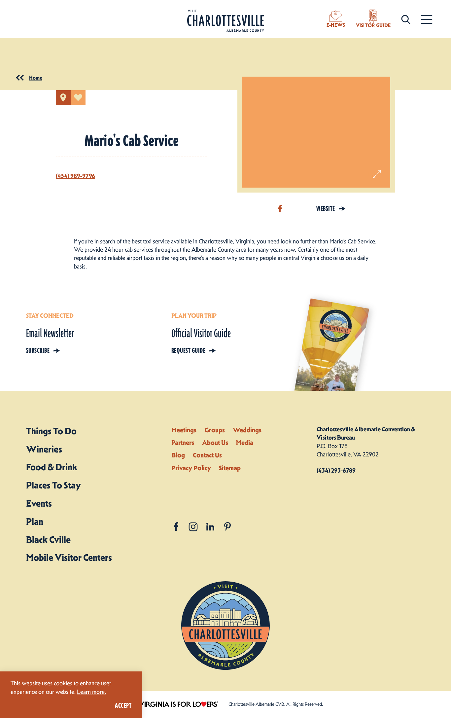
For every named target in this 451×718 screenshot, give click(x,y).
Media (244, 443)
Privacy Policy (191, 468)
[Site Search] (405, 19)
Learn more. (91, 692)
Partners (182, 443)
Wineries (44, 449)
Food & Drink (51, 467)
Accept (123, 705)
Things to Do (51, 431)
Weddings (247, 430)
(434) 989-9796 (75, 176)
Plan (34, 521)
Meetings (183, 430)
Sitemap (230, 468)
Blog (178, 455)
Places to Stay (53, 485)
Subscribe (38, 350)
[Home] (225, 21)
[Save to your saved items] (78, 97)
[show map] (63, 97)
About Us (215, 443)
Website (325, 208)
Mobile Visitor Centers (69, 557)
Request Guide (188, 350)
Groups (214, 430)
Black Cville (48, 539)
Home (35, 77)
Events (39, 503)
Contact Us (207, 455)
